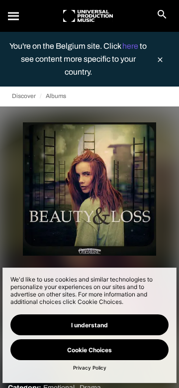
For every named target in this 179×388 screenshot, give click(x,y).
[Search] (14, 16)
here (131, 46)
